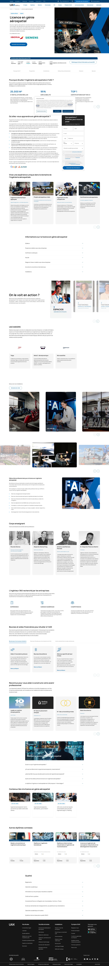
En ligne (25, 5)
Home (11, 9)
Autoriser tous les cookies (68, 111)
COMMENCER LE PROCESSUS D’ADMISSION (22, 49)
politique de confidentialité (77, 151)
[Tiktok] (97, 959)
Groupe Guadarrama (72, 163)
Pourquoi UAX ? (17, 71)
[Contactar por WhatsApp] (58, 1)
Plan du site (74, 947)
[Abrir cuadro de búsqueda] (72, 1)
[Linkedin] (90, 959)
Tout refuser (57, 111)
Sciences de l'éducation (44, 944)
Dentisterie (41, 932)
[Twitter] (92, 959)
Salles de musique (59, 949)
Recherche (25, 1)
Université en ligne (26, 928)
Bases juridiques (15, 668)
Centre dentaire (58, 936)
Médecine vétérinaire (44, 935)
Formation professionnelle (28, 940)
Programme (32, 71)
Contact (11, 1)
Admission (98, 5)
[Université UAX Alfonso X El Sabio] (15, 5)
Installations (46, 71)
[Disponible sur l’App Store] (94, 929)
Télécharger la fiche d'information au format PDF (83, 62)
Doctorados (48, 5)
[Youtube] (87, 959)
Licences (24, 930)
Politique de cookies (57, 964)
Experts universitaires (27, 943)
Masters (40, 5)
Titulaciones (16, 9)
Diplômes (32, 5)
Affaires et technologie (44, 942)
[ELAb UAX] (24, 412)
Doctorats (24, 946)
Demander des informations (82, 1)
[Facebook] (84, 959)
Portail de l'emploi (75, 930)
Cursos (60, 5)
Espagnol (28, 63)
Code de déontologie (68, 964)
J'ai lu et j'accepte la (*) (74, 151)
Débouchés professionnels (64, 71)
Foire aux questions (75, 944)
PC (54, 5)
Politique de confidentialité (75, 164)
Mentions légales (31, 964)
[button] (98, 106)
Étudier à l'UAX (68, 5)
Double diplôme (26, 933)
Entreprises (31, 1)
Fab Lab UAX (58, 943)
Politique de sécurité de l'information (16, 964)
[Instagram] (95, 959)
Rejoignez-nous (75, 928)
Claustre (81, 71)
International (90, 5)
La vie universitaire (79, 5)
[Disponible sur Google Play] (94, 932)
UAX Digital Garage (59, 946)
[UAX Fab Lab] (61, 412)
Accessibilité (79, 964)
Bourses (94, 71)
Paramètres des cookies (41, 111)
